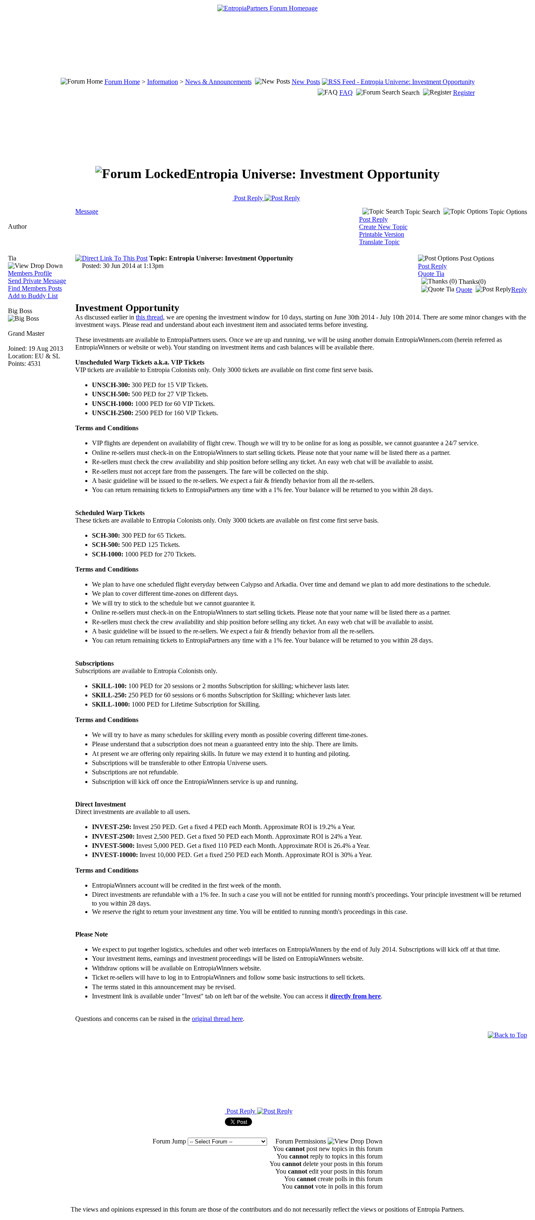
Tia (12, 258)
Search (411, 92)
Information (162, 81)
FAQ (346, 92)
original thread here (217, 1018)
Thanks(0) (471, 281)
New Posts (306, 81)
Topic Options (507, 211)
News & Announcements (218, 81)
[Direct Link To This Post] (111, 258)
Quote (464, 289)
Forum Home (122, 81)
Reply (519, 289)
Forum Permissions (301, 1141)
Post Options (476, 258)
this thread (149, 317)
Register (464, 92)
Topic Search (422, 211)
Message (86, 211)
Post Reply (248, 198)
